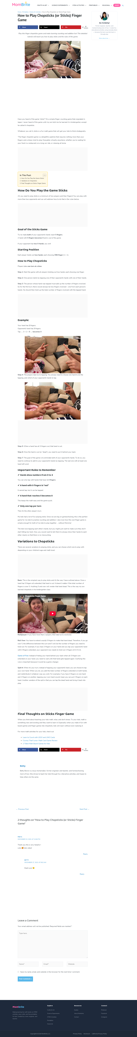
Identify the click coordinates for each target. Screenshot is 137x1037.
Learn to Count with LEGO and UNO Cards (39, 737)
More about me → (104, 38)
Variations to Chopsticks (29, 181)
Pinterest (104, 1010)
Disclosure (87, 1034)
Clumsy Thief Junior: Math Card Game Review (40, 740)
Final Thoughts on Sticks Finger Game (33, 183)
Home (19, 12)
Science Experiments (53, 1013)
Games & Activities (35, 12)
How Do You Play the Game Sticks (32, 178)
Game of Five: (23, 656)
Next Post (84, 809)
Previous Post (22, 809)
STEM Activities (51, 1017)
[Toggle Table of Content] (43, 175)
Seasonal (50, 1024)
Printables (25, 12)
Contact (76, 1017)
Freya (20, 837)
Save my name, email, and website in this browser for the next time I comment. (50, 972)
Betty (26, 860)
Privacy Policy (77, 1034)
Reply (85, 854)
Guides (76, 1010)
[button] (123, 6)
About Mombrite (79, 1013)
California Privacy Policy (99, 1034)
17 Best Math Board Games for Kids (36, 743)
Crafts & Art (50, 1010)
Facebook (104, 1013)
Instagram (104, 1017)
